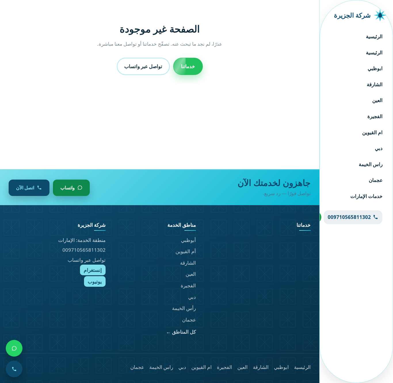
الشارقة (375, 84)
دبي (379, 148)
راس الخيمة (371, 164)
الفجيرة (375, 116)
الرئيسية (374, 36)
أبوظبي (188, 240)
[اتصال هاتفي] (14, 369)
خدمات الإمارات (366, 196)
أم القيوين (185, 251)
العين (377, 100)
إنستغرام (93, 270)
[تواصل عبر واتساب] (14, 348)
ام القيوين (372, 132)
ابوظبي (375, 68)
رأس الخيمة (184, 308)
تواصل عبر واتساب (143, 66)
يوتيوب (95, 281)
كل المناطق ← (181, 331)
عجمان (376, 180)
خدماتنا (188, 66)
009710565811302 (84, 250)
